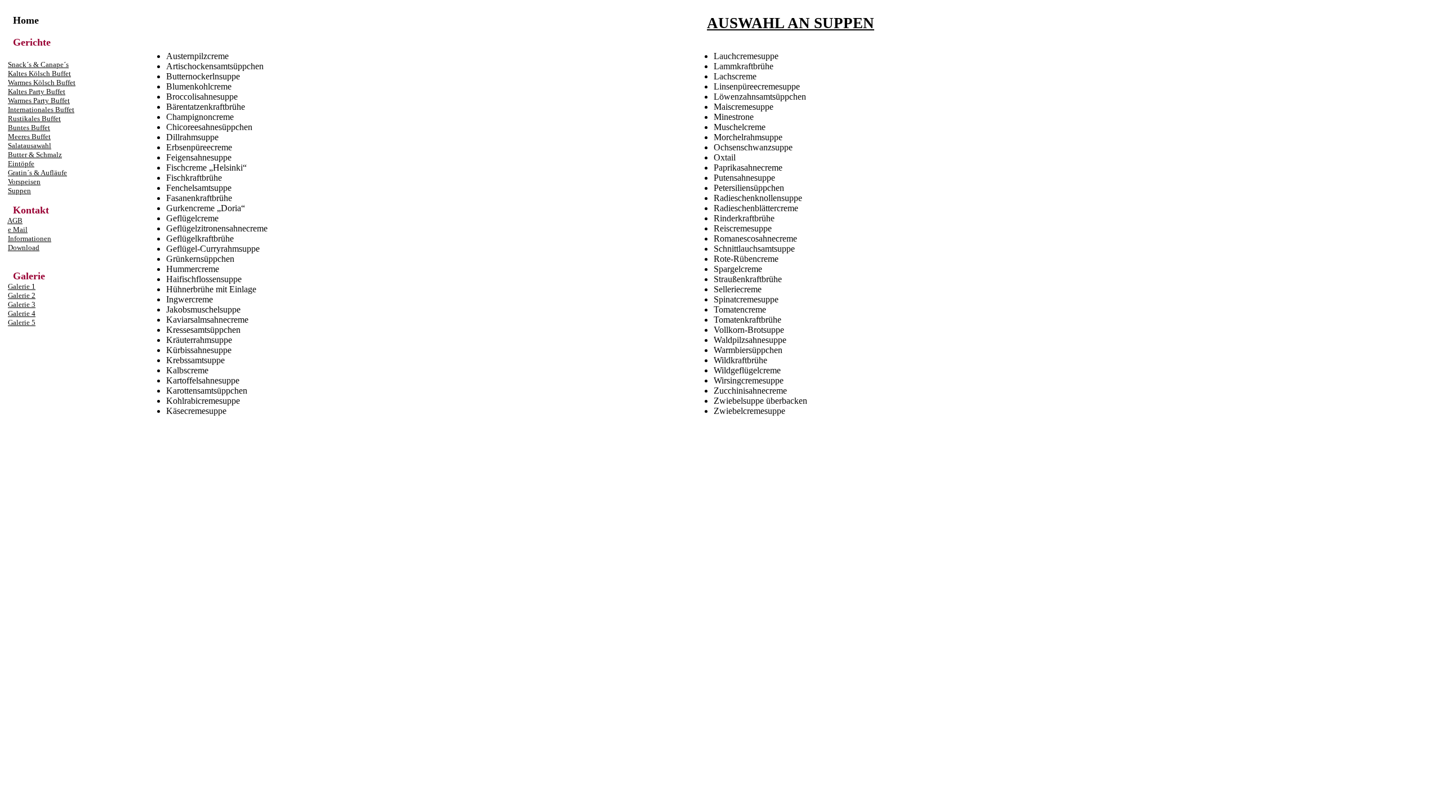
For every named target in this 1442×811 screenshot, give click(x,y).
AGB (15, 220)
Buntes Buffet (29, 127)
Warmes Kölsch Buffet (41, 82)
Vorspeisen (24, 181)
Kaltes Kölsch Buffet (39, 73)
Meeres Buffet (29, 136)
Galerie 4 (21, 313)
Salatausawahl (29, 145)
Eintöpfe (21, 163)
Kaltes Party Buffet (36, 91)
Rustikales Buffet (34, 118)
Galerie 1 (21, 286)
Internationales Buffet (41, 109)
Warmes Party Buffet (39, 100)
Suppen (19, 190)
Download (23, 247)
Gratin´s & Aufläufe (37, 172)
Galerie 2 (21, 295)
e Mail (18, 229)
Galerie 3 (21, 304)
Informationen (29, 238)
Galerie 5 (21, 322)
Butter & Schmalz (35, 154)
